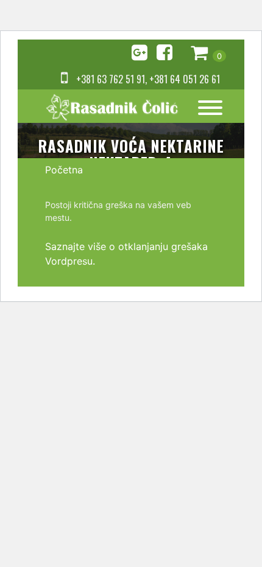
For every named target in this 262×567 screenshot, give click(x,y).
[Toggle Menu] (210, 107)
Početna (64, 170)
